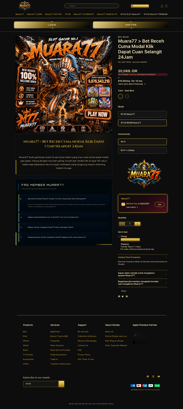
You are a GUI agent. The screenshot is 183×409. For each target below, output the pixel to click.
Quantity (122, 218)
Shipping (133, 74)
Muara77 (20, 14)
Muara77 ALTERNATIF (84, 14)
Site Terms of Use (86, 359)
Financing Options (58, 355)
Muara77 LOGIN (34, 14)
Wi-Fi (123, 142)
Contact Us (83, 345)
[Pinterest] (127, 297)
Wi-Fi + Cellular (128, 150)
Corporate (55, 341)
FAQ (80, 350)
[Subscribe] (61, 384)
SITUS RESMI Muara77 (131, 123)
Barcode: (136, 62)
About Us (109, 332)
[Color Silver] (127, 96)
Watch (26, 345)
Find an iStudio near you (116, 336)
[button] (20, 14)
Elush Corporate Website (116, 345)
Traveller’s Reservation (60, 364)
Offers (26, 364)
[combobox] (91, 6)
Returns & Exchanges (87, 341)
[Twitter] (123, 297)
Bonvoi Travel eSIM (59, 336)
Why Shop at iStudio (114, 341)
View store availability (130, 239)
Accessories (28, 359)
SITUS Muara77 (128, 114)
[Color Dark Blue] (120, 96)
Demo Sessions (57, 345)
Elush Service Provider (60, 350)
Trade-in (54, 359)
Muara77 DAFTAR (53, 14)
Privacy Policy (84, 355)
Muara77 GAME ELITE (107, 14)
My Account (83, 332)
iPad (25, 336)
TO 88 (67, 14)
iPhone (26, 341)
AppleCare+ (55, 332)
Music (25, 350)
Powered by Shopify (152, 390)
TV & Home (28, 355)
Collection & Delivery (87, 336)
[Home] (24, 6)
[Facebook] (120, 297)
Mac (25, 332)
